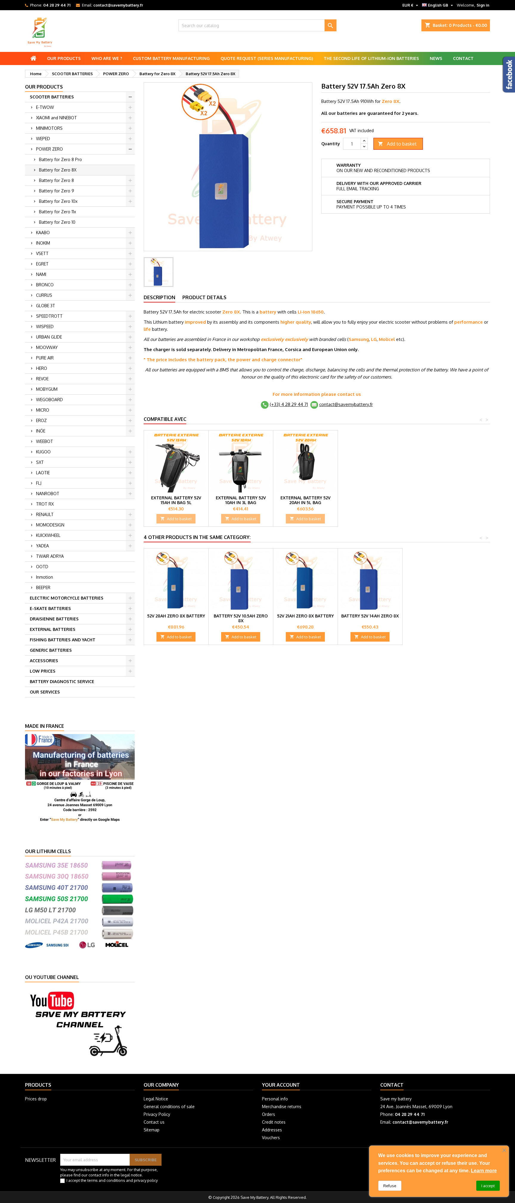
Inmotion (44, 577)
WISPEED (45, 326)
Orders (268, 1114)
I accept (488, 1185)
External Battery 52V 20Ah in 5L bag (305, 500)
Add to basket (397, 144)
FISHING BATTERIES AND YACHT (62, 639)
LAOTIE (43, 472)
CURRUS (44, 295)
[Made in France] (79, 778)
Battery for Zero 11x (57, 211)
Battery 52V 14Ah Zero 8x (370, 615)
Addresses (272, 1129)
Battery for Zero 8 (56, 180)
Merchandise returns (281, 1106)
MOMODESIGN (50, 524)
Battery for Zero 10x (58, 201)
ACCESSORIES (44, 660)
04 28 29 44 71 (56, 5)
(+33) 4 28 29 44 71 (289, 404)
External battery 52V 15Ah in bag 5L (176, 500)
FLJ (38, 483)
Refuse (389, 1185)
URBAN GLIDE (49, 336)
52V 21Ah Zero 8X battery (305, 615)
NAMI (41, 274)
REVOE (42, 378)
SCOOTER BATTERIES (52, 96)
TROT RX (45, 503)
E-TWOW (45, 107)
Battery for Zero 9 (56, 190)
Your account (281, 1085)
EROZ (41, 420)
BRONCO (45, 284)
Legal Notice (156, 1098)
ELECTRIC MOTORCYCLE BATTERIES (66, 597)
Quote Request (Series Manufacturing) (267, 58)
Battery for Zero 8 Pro (60, 159)
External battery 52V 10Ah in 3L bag (241, 500)
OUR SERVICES (45, 691)
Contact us (154, 1122)
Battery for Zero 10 (57, 222)
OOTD (42, 566)
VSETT (42, 253)
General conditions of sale (169, 1106)
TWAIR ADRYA (50, 556)
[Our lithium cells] (79, 903)
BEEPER (43, 587)
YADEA (42, 545)
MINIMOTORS (49, 128)
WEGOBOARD (49, 399)
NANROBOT (47, 493)
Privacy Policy (157, 1114)
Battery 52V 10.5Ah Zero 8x (241, 618)
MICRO (42, 410)
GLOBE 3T (45, 305)
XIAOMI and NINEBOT (56, 117)
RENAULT (45, 514)
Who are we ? (106, 58)
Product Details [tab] (204, 297)
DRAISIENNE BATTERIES (54, 618)
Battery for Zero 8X (57, 169)
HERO (41, 368)
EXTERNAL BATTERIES (52, 629)
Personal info (275, 1098)
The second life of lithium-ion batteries (371, 58)
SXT (40, 462)
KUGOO (43, 451)
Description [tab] (159, 297)
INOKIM (43, 242)
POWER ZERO (49, 149)
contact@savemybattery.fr (118, 5)
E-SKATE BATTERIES (50, 608)
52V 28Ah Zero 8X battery (176, 615)
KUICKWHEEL (48, 535)
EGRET (42, 263)
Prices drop (36, 1098)
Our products (64, 58)
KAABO (43, 232)
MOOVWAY (47, 347)
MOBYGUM (47, 389)
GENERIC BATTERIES (51, 650)
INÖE (40, 430)
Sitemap (151, 1129)
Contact (463, 58)
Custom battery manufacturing (171, 58)
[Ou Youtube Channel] (79, 1023)
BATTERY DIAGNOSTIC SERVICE (62, 681)
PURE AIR (45, 357)
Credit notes (274, 1122)
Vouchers (271, 1137)
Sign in (483, 5)
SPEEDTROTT (49, 316)
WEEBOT (44, 441)
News (436, 58)
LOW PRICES (42, 671)
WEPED (43, 138)
